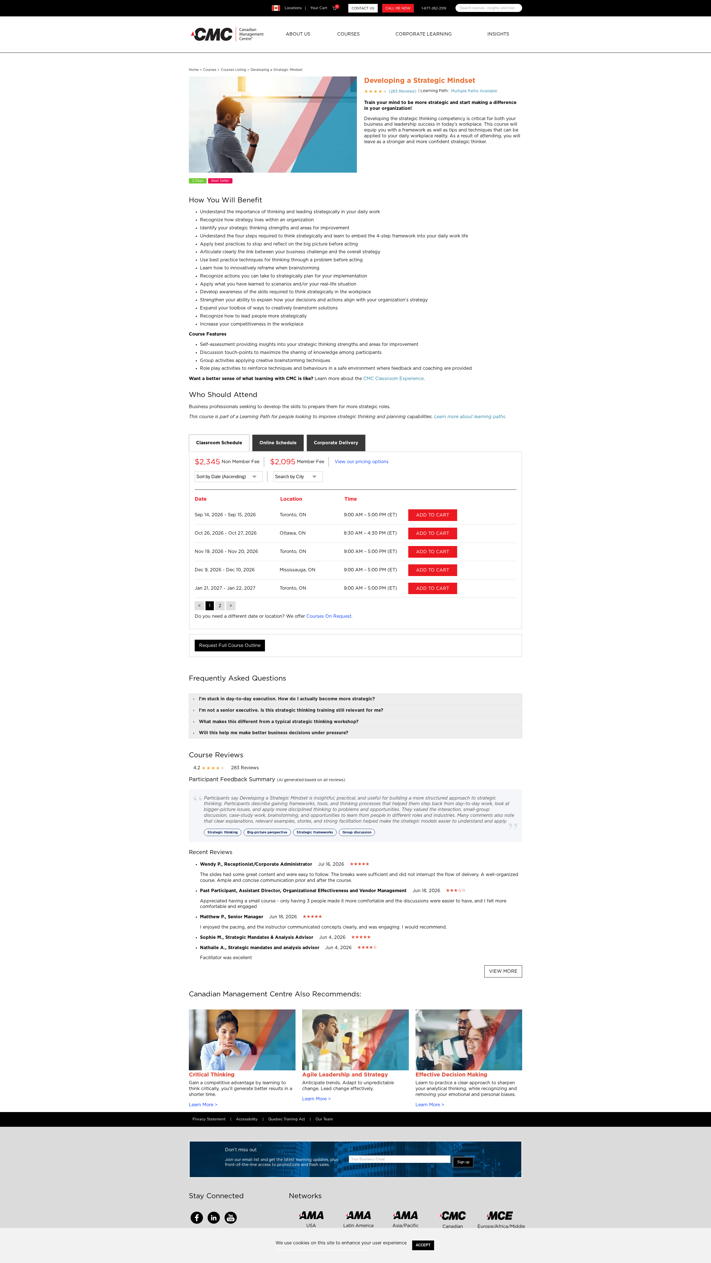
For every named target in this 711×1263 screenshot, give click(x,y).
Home (194, 69)
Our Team (324, 1119)
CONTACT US (363, 8)
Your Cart (324, 8)
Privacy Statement (209, 1119)
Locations (293, 8)
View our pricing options (362, 462)
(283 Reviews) (390, 91)
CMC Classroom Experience (393, 378)
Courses (348, 34)
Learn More (201, 1105)
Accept (423, 1245)
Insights (498, 34)
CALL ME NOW (397, 8)
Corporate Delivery (336, 443)
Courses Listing (233, 69)
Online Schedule (278, 443)
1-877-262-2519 (434, 8)
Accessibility (247, 1119)
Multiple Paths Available (474, 91)
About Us (298, 34)
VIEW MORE (503, 971)
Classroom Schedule (219, 443)
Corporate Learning (423, 34)
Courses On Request (328, 616)
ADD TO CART (432, 515)
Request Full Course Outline (230, 645)
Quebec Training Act (286, 1119)
